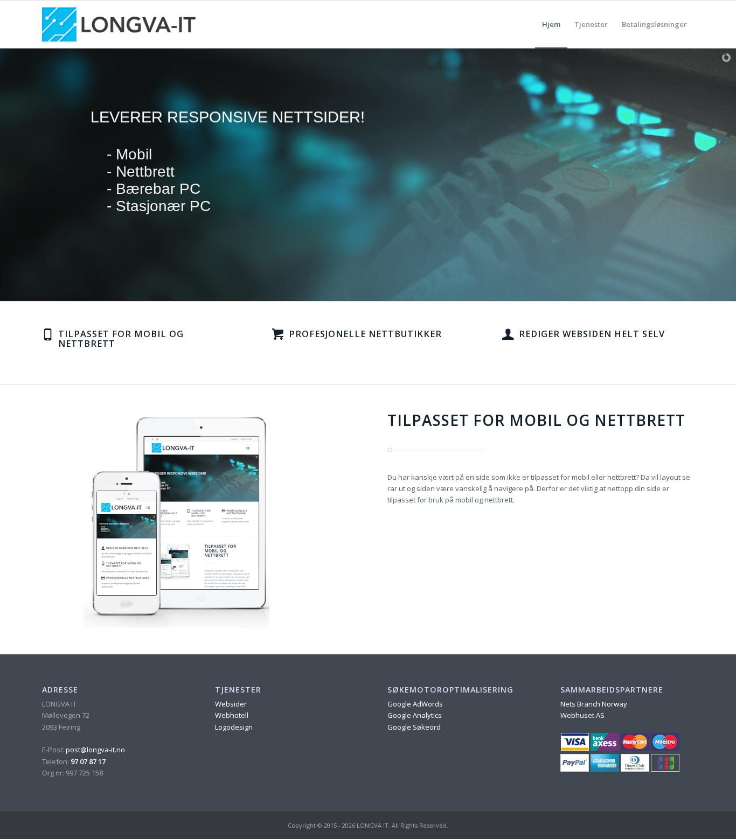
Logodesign (234, 727)
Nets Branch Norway (593, 704)
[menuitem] (551, 24)
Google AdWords (415, 704)
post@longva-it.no (95, 749)
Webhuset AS (582, 715)
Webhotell (231, 715)
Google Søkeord (414, 727)
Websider (231, 704)
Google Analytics (414, 715)
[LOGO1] (119, 24)
